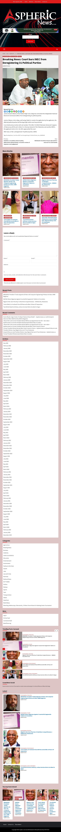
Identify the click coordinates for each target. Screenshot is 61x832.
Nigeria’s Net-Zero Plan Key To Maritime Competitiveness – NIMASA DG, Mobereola (49, 182)
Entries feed (6, 618)
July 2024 (5, 396)
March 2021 (6, 495)
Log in (4, 615)
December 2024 (7, 382)
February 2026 (7, 346)
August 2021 (6, 488)
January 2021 (6, 501)
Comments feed (7, 621)
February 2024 (7, 409)
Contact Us (44, 1)
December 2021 (7, 477)
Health (33, 178)
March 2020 (6, 527)
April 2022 (5, 467)
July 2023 (5, 427)
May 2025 (5, 369)
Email (33, 258)
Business (5, 550)
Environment (6, 563)
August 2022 (6, 456)
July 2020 (5, 516)
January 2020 (6, 532)
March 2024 (6, 406)
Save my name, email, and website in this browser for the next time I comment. (25, 275)
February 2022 (7, 472)
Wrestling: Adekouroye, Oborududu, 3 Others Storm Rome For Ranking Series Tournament (27, 605)
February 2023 (7, 440)
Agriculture (6, 545)
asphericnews (6, 66)
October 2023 (6, 419)
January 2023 (6, 443)
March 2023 (6, 438)
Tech (4, 592)
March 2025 (6, 375)
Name (6, 258)
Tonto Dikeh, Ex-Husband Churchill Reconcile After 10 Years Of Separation (11, 221)
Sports (34, 215)
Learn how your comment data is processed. (35, 283)
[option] (30, 636)
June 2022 (6, 461)
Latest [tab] (5, 691)
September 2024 (7, 390)
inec (39, 135)
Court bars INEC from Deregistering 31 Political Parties (25, 135)
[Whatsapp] (12, 111)
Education (15, 178)
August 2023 (6, 424)
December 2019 (7, 535)
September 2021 (7, 485)
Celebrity (5, 553)
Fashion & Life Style (8, 566)
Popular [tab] (10, 691)
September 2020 (7, 511)
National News (14, 56)
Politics (19, 56)
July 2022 (5, 459)
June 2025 (6, 367)
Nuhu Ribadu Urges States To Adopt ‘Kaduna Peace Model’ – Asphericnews (23, 317)
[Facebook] (5, 111)
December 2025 (7, 351)
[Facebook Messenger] (21, 111)
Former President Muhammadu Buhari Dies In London (26, 322)
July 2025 (5, 364)
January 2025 (6, 380)
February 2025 (7, 377)
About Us (31, 1)
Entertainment (8, 217)
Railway (5, 587)
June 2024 (6, 398)
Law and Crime (7, 574)
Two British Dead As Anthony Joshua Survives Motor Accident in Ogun (29, 221)
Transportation (7, 595)
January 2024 (6, 411)
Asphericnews (7, 187)
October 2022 (6, 451)
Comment (7, 240)
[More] (23, 111)
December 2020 (7, 503)
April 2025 (5, 372)
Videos (5, 597)
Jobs (4, 571)
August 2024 (6, 393)
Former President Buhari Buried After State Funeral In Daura (28, 326)
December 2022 (7, 445)
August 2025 (6, 361)
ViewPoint (53, 215)
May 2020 (5, 522)
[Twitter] (7, 111)
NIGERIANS (42, 135)
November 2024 (7, 385)
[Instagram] (14, 111)
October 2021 (6, 482)
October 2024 (6, 388)
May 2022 (5, 464)
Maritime (53, 178)
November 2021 (7, 480)
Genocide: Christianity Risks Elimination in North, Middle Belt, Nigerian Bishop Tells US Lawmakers (49, 220)
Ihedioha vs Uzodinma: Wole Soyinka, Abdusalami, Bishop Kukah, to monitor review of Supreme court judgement (17, 141)
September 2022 (7, 453)
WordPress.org (7, 623)
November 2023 (7, 417)
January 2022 (6, 474)
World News (26, 217)
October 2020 (6, 509)
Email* (30, 34)
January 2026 (6, 348)
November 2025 (7, 353)
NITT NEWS (6, 582)
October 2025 (6, 356)
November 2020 (7, 506)
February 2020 (7, 530)
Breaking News (6, 56)
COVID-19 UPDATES (8, 555)
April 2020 (5, 524)
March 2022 (6, 469)
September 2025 (7, 359)
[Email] (16, 111)
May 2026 (5, 343)
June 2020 (6, 519)
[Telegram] (19, 111)
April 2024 (5, 403)
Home (26, 1)
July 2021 (5, 490)
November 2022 (7, 448)
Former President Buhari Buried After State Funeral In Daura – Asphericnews (23, 328)
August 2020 (6, 514)
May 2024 (5, 401)
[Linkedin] (9, 111)
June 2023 (6, 430)
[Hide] (0, 11)
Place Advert (38, 1)
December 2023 (7, 414)
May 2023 (5, 432)
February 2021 (7, 498)
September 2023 (7, 422)
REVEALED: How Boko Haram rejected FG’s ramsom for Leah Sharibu (46, 140)
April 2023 (5, 435)
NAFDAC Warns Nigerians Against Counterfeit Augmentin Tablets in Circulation (29, 182)
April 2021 (5, 493)
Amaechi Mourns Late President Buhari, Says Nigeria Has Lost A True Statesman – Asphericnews (28, 332)
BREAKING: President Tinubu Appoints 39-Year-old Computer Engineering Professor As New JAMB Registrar (11, 183)
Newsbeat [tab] (17, 691)
